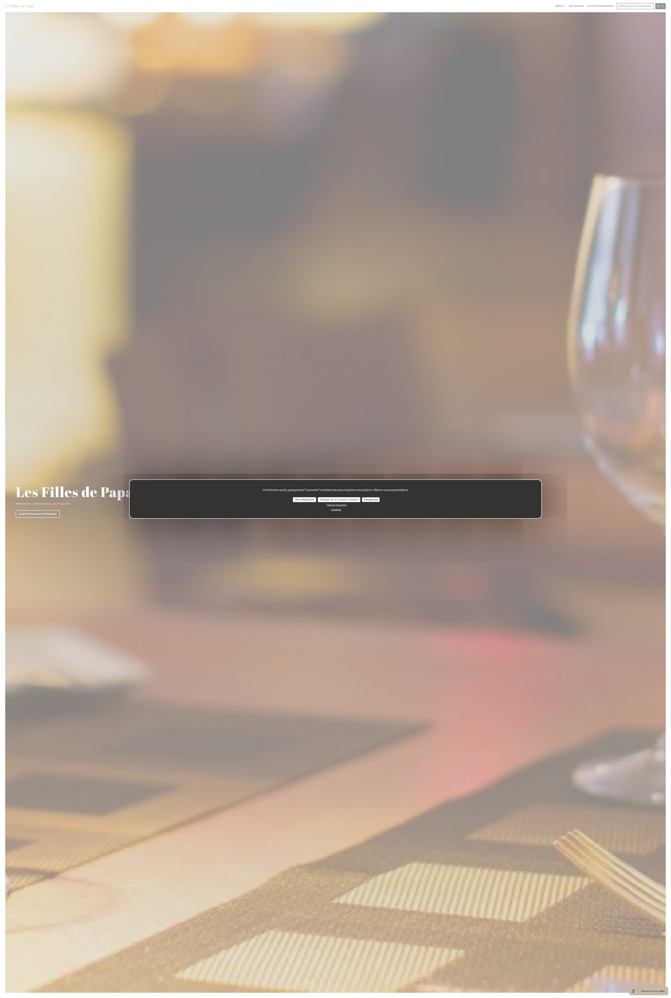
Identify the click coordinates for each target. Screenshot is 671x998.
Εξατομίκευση (371, 499)
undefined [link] (336, 509)
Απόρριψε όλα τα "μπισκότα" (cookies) (339, 499)
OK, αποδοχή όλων (304, 499)
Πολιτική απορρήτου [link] (337, 504)
